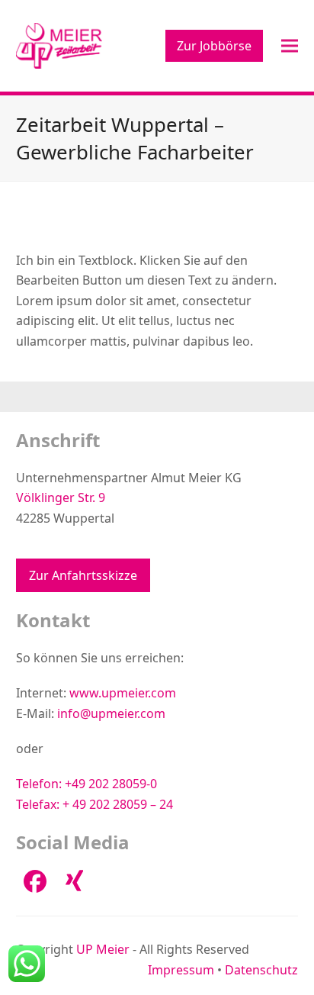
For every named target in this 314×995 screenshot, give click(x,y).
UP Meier (103, 949)
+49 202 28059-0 (111, 783)
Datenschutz (261, 969)
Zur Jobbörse (214, 45)
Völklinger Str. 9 (60, 497)
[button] (289, 45)
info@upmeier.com (111, 713)
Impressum (181, 969)
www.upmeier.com (122, 692)
